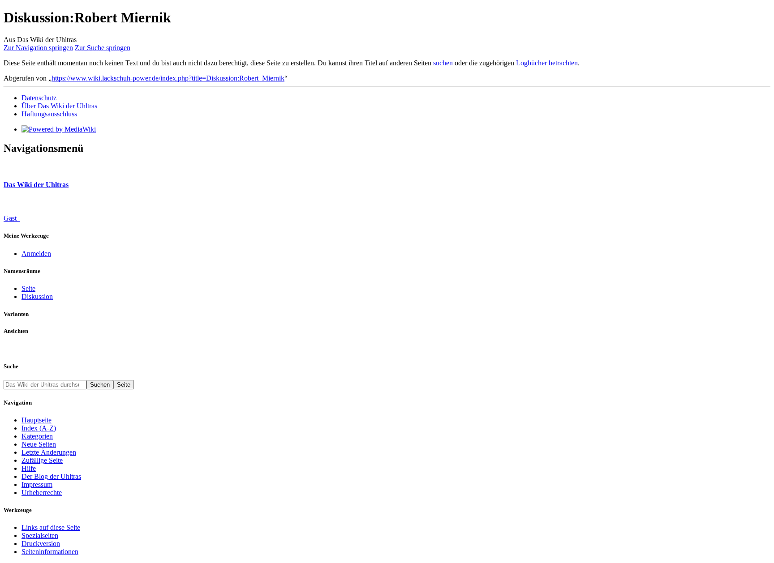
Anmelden (36, 253)
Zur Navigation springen (38, 47)
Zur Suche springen (102, 47)
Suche (11, 366)
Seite (28, 288)
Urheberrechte (42, 492)
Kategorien (37, 436)
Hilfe (29, 468)
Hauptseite (37, 420)
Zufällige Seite (42, 460)
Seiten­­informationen (50, 551)
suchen (443, 63)
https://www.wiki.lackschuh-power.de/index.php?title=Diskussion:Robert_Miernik (168, 78)
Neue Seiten (39, 444)
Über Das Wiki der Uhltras (59, 106)
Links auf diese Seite (51, 527)
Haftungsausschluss (49, 114)
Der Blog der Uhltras (51, 476)
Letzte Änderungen (49, 452)
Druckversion (41, 543)
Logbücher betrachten (547, 63)
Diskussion (37, 296)
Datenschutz (39, 98)
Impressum (37, 484)
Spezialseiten (40, 535)
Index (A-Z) (39, 428)
